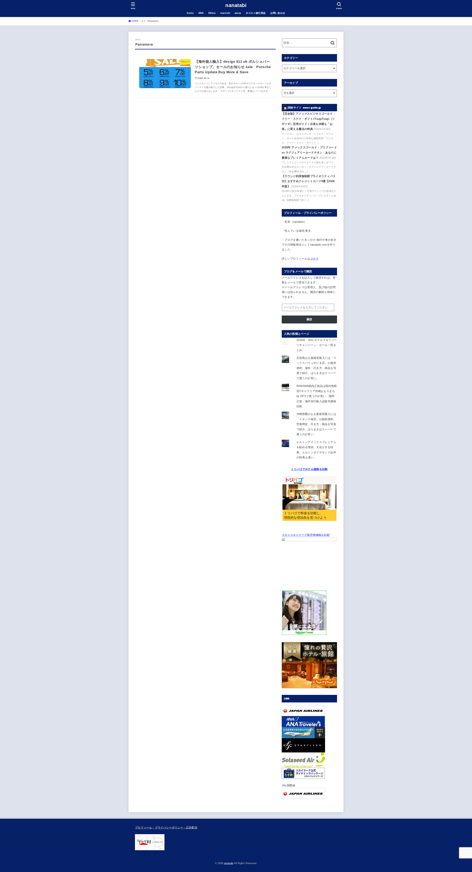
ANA (201, 13)
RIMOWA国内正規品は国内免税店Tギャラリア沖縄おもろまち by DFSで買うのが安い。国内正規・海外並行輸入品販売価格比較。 (316, 396)
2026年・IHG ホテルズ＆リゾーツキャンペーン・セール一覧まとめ (316, 345)
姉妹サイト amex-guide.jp (304, 107)
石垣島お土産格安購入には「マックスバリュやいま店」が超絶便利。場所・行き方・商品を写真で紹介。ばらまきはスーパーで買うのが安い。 (316, 368)
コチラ (314, 258)
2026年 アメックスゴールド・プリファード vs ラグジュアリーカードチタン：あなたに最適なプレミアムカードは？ (309, 152)
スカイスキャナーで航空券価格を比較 (306, 534)
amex (238, 13)
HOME (135, 21)
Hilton (212, 13)
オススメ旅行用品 (256, 13)
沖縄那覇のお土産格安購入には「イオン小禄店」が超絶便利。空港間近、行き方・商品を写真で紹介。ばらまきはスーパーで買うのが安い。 (316, 424)
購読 (309, 319)
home (190, 13)
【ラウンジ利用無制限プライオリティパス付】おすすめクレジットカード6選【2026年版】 (309, 181)
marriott (225, 13)
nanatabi (236, 5)
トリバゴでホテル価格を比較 (309, 469)
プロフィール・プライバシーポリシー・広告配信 (166, 827)
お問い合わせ (277, 13)
